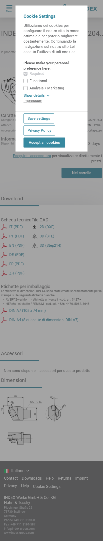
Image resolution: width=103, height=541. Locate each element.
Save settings (39, 118)
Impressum (33, 100)
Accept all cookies (44, 142)
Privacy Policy (39, 130)
